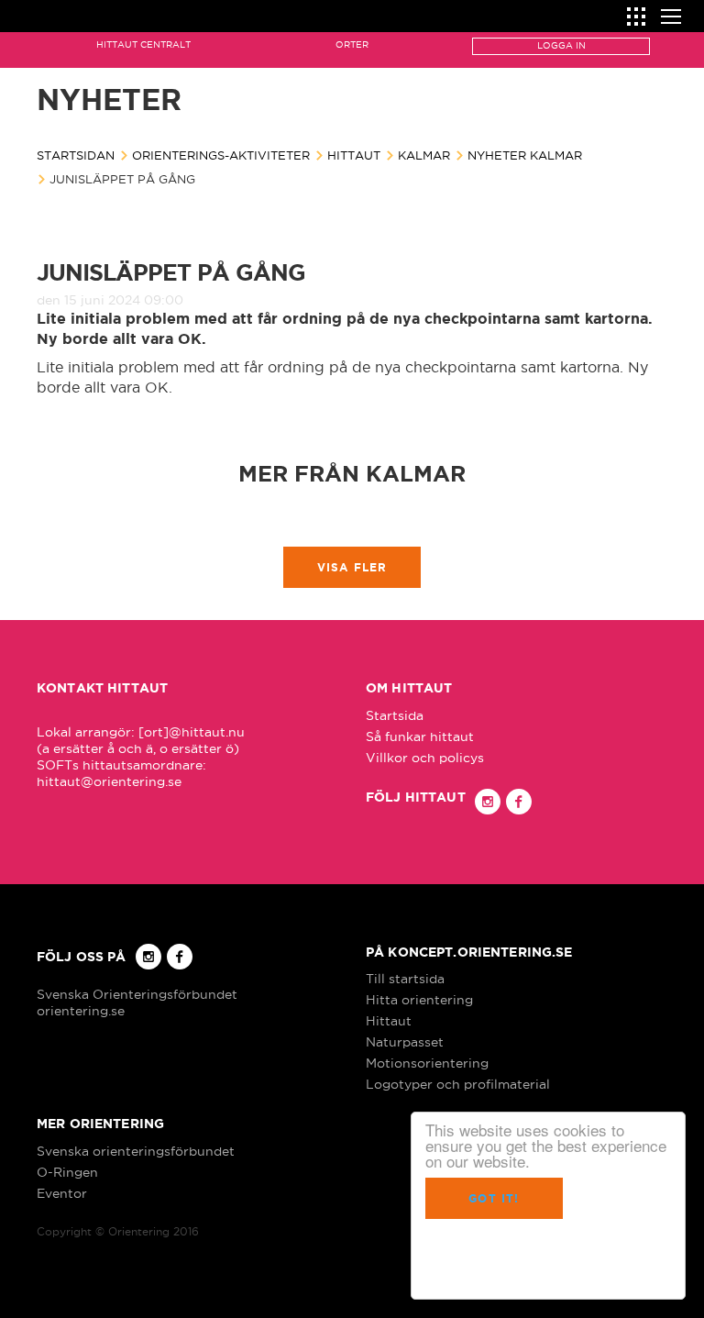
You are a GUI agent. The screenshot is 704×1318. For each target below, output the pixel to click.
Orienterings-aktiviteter (221, 155)
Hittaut (353, 155)
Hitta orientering (419, 999)
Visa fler (352, 567)
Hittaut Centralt (143, 44)
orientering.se (81, 1010)
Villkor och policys (425, 757)
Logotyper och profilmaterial (458, 1084)
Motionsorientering (427, 1063)
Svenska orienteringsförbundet (136, 1151)
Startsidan (76, 155)
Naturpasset (405, 1042)
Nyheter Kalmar (525, 155)
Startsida (395, 715)
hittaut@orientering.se (109, 781)
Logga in (561, 45)
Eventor (62, 1193)
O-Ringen (67, 1172)
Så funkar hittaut (420, 736)
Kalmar (424, 155)
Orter (352, 44)
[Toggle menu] (671, 14)
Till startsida (405, 978)
